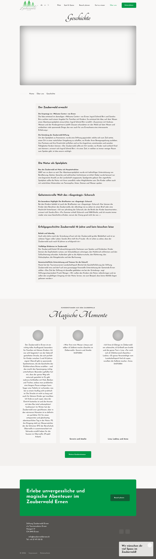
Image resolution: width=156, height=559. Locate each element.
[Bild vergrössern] (38, 335)
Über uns (40, 94)
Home (31, 94)
